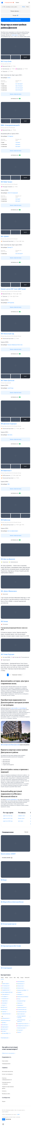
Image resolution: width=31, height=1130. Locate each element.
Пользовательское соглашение (6, 1083)
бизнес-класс (21, 818)
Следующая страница (17, 674)
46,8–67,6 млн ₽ (19, 89)
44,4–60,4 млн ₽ (19, 253)
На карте (15, 15)
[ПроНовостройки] (2, 2)
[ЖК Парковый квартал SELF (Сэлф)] (15, 937)
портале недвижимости (12, 799)
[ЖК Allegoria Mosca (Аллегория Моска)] (15, 893)
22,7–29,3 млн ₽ (19, 83)
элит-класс (20, 821)
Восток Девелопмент (12, 531)
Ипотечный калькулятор (7, 1071)
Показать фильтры (15, 11)
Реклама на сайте (6, 1093)
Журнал (17, 2)
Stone (8, 77)
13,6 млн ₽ (18, 142)
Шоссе (11, 977)
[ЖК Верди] (15, 871)
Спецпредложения (9, 2)
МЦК (15, 977)
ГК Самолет (10, 136)
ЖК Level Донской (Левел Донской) (10, 744)
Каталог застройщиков (7, 1074)
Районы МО (27, 977)
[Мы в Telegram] (3, 1124)
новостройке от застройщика (18, 708)
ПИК (8, 484)
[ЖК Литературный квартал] (15, 915)
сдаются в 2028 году (8, 821)
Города (21, 977)
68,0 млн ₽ (18, 201)
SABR (18, 1114)
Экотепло (9, 434)
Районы (6, 977)
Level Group (10, 388)
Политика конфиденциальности (7, 1079)
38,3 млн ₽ (18, 146)
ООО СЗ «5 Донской (12, 192)
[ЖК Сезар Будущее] (15, 959)
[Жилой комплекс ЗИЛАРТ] (15, 847)
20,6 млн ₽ (18, 144)
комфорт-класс (21, 815)
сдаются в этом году (7, 815)
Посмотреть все (4, 1037)
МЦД (18, 977)
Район (27, 6)
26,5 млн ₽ (18, 199)
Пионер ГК (10, 247)
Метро (23, 6)
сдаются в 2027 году (7, 818)
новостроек (15, 35)
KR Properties (10, 302)
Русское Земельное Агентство (14, 344)
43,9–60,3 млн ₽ (19, 87)
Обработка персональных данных (8, 1087)
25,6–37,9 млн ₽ (19, 85)
